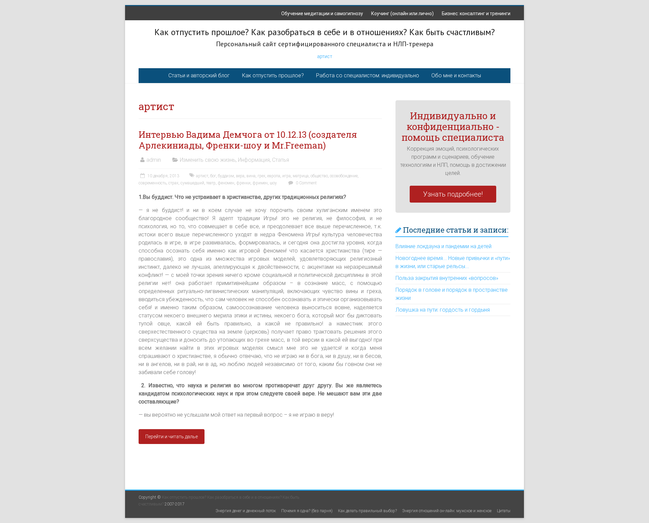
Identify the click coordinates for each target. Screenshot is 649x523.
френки (243, 183)
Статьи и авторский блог (199, 75)
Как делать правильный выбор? (367, 510)
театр (211, 183)
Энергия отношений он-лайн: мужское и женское (446, 510)
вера (240, 176)
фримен (260, 183)
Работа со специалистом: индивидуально (367, 75)
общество (319, 176)
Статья (280, 160)
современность (152, 183)
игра (286, 176)
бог (213, 176)
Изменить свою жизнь (208, 160)
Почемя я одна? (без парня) (307, 510)
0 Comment (306, 183)
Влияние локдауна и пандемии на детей (443, 246)
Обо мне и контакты (456, 75)
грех (261, 176)
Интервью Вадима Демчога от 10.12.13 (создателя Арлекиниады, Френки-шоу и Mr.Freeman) (248, 140)
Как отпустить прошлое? (273, 75)
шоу (273, 183)
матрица (301, 176)
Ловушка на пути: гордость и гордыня (442, 310)
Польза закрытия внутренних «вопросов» (446, 278)
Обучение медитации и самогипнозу (322, 13)
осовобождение (344, 176)
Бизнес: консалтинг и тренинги (476, 13)
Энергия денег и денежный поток (246, 510)
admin (153, 160)
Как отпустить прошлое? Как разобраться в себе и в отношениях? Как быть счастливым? (324, 31)
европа (273, 176)
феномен (226, 183)
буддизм (226, 176)
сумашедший (192, 183)
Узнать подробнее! (453, 194)
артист (324, 56)
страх (173, 183)
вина (251, 176)
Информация (254, 160)
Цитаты (503, 510)
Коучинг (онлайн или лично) (402, 13)
